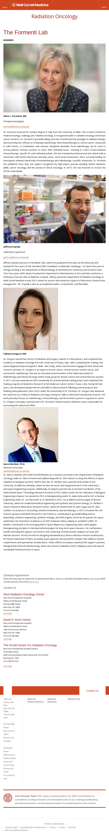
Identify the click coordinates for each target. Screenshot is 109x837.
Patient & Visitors (36, 702)
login (92, 578)
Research (52, 699)
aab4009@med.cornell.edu (16, 471)
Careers (53, 827)
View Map (7, 613)
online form (34, 582)
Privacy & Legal (11, 827)
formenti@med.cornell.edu (16, 126)
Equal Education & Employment (33, 827)
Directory (72, 827)
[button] (104, 5)
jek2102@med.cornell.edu (16, 257)
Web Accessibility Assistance (16, 830)
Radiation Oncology (54, 16)
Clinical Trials (74, 699)
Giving (62, 827)
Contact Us (92, 690)
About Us (32, 699)
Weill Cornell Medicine (54, 813)
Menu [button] (5, 7)
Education (52, 702)
